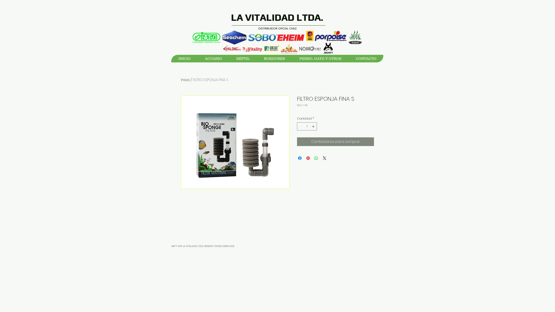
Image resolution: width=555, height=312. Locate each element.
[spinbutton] (307, 126)
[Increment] (313, 126)
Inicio (185, 79)
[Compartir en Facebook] (299, 158)
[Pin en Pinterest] (308, 158)
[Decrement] (300, 126)
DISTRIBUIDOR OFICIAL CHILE (277, 28)
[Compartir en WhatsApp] (316, 158)
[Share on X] (324, 158)
